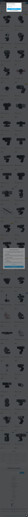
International (10, 6)
